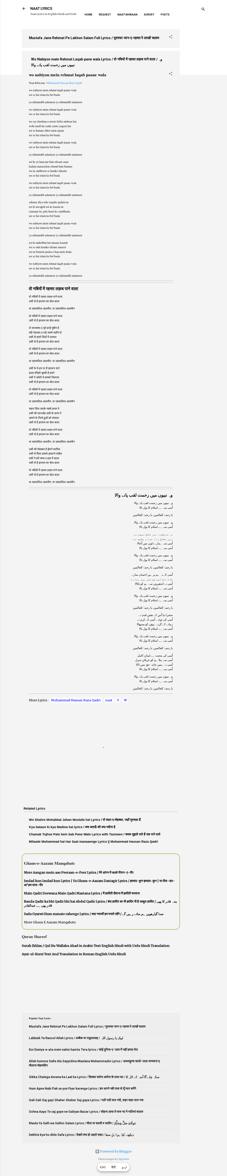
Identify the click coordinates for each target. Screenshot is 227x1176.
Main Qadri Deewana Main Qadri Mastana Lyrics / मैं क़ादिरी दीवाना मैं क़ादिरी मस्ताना (82, 893)
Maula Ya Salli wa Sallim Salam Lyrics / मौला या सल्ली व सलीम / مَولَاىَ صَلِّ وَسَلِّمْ (82, 1123)
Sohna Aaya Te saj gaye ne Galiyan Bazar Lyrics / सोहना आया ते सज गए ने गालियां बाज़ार (86, 1111)
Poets (165, 14)
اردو (124, 1167)
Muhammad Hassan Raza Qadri (64, 83)
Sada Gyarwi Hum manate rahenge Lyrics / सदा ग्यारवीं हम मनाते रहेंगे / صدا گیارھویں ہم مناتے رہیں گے (94, 914)
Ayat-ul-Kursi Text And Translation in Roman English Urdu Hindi (74, 954)
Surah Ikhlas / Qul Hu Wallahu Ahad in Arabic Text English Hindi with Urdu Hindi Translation (96, 946)
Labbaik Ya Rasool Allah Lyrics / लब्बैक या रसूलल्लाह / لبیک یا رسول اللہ (76, 1038)
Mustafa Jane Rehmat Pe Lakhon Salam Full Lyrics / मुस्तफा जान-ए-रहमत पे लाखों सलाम (94, 38)
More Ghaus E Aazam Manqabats (50, 922)
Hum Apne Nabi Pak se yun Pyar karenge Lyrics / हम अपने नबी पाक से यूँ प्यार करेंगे (82, 1088)
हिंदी (113, 1167)
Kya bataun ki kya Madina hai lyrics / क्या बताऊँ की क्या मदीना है (72, 827)
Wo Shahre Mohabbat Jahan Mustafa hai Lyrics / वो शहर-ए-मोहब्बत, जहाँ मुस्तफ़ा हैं (85, 820)
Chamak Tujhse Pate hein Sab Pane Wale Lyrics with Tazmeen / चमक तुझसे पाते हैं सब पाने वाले (94, 834)
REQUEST (105, 14)
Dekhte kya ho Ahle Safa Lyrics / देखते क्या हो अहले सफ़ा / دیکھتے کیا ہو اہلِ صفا (81, 1135)
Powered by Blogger (115, 1151)
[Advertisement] (194, 79)
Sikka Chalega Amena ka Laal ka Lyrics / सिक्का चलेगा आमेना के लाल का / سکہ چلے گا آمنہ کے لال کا (94, 1077)
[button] (170, 37)
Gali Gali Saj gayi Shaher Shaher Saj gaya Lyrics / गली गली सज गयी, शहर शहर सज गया (86, 1100)
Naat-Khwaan (127, 14)
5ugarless (123, 1159)
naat (108, 700)
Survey (149, 14)
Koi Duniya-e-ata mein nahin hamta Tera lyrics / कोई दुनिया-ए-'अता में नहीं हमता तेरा (83, 1049)
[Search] (203, 9)
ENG (103, 1167)
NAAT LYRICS (41, 8)
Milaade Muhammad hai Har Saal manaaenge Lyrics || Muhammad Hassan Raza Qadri (93, 841)
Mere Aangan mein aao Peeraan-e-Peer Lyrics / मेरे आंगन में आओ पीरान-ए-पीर (79, 872)
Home (88, 14)
